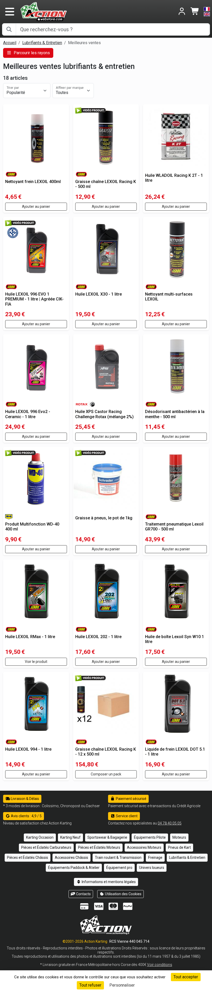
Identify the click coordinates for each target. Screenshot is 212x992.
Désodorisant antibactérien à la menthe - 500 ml (175, 414)
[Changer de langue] (207, 11)
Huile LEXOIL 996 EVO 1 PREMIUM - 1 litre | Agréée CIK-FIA (34, 299)
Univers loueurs (151, 868)
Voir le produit (36, 662)
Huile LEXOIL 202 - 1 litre (98, 636)
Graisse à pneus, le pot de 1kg (103, 517)
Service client (126, 816)
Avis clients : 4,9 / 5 (26, 816)
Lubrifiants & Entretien (42, 42)
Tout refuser (90, 985)
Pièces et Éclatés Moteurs (99, 847)
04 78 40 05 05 (169, 823)
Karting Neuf (70, 837)
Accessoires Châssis (71, 857)
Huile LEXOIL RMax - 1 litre (30, 636)
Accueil (9, 42)
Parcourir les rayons (31, 52)
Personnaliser (122, 985)
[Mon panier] (195, 11)
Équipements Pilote (150, 837)
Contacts (83, 894)
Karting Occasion (40, 837)
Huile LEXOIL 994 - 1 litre (28, 749)
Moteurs (179, 837)
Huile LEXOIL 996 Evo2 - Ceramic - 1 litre (27, 414)
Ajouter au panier (36, 206)
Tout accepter (185, 976)
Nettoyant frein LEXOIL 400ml (33, 181)
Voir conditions (159, 965)
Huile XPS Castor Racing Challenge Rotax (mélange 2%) (104, 414)
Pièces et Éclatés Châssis (27, 857)
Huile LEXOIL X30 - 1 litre (98, 294)
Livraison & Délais (24, 799)
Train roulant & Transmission (118, 857)
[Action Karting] (43, 11)
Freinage (155, 857)
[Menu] (9, 11)
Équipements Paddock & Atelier (74, 868)
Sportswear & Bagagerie (107, 837)
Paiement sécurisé (130, 799)
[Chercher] (9, 29)
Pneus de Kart (179, 847)
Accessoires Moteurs (144, 847)
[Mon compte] (181, 11)
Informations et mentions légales (108, 882)
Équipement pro (119, 868)
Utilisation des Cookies (122, 894)
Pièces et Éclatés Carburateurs (46, 847)
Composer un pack (106, 774)
